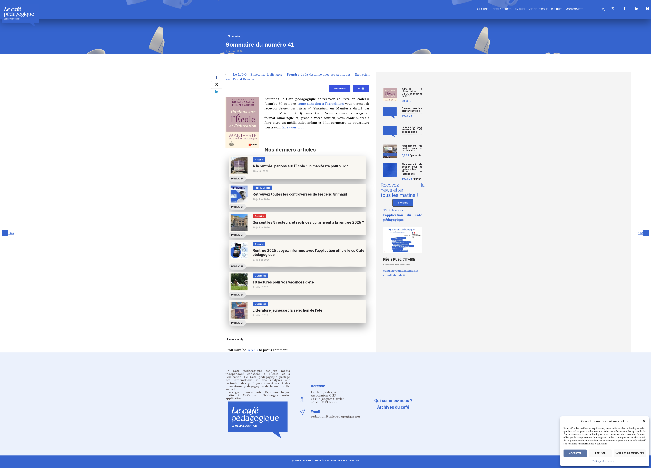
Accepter (575, 453)
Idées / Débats (501, 9)
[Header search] (603, 8)
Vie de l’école (538, 9)
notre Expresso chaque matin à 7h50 (257, 394)
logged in (252, 350)
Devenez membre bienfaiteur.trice (412, 109)
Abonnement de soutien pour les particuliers (412, 148)
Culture (556, 9)
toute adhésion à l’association (321, 104)
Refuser (600, 453)
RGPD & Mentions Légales (314, 460)
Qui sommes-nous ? (393, 400)
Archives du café (393, 407)
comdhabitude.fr (394, 275)
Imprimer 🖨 (339, 88)
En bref (520, 9)
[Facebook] (625, 8)
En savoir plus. (293, 127)
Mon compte (574, 9)
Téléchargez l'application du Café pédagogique (402, 215)
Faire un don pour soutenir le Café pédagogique (412, 129)
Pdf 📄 (361, 88)
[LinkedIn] (637, 8)
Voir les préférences (630, 453)
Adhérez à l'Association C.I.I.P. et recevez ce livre (412, 92)
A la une (482, 9)
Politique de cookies (603, 461)
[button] (644, 421)
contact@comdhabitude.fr (400, 270)
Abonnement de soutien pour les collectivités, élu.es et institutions (412, 169)
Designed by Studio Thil (345, 460)
